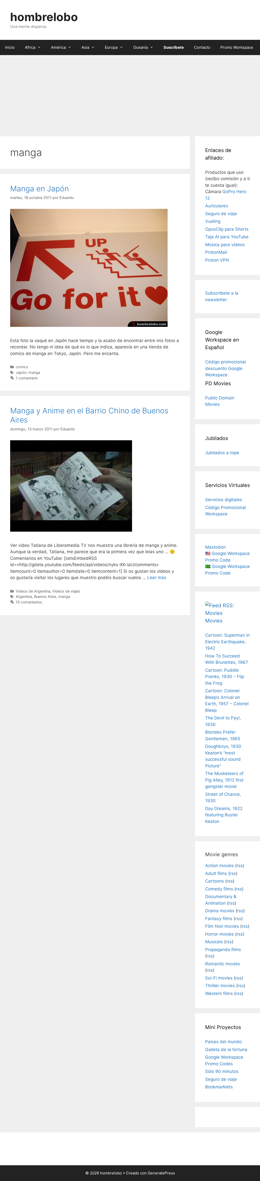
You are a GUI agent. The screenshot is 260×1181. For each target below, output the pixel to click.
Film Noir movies (222, 926)
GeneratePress (161, 1173)
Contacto (202, 47)
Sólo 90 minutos (221, 1071)
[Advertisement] (130, 93)
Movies (213, 621)
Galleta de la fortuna (226, 1049)
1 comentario (27, 378)
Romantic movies (222, 963)
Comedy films (219, 888)
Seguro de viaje (221, 213)
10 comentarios (29, 602)
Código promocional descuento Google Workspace (225, 368)
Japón (21, 372)
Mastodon (215, 547)
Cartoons (214, 881)
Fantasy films (218, 918)
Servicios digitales (223, 499)
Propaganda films (223, 949)
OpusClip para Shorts (227, 229)
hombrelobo (44, 17)
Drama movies (219, 910)
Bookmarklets (219, 1086)
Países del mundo (223, 1041)
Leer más (156, 577)
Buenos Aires (45, 596)
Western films (219, 993)
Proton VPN (217, 260)
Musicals (214, 941)
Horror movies (219, 934)
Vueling (212, 221)
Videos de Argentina (33, 591)
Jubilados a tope (222, 452)
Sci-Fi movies (219, 978)
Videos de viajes (66, 591)
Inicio (10, 47)
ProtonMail (216, 252)
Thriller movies (220, 985)
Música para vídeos (225, 244)
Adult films (216, 873)
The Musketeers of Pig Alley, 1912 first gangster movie (224, 780)
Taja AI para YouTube (227, 236)
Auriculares (216, 205)
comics (22, 367)
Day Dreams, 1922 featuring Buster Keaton (223, 815)
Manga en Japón (39, 188)
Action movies (219, 865)
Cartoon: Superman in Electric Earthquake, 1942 (227, 642)
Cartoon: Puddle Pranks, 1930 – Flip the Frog (224, 677)
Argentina (24, 596)
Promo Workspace (236, 47)
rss (240, 865)
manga (34, 372)
